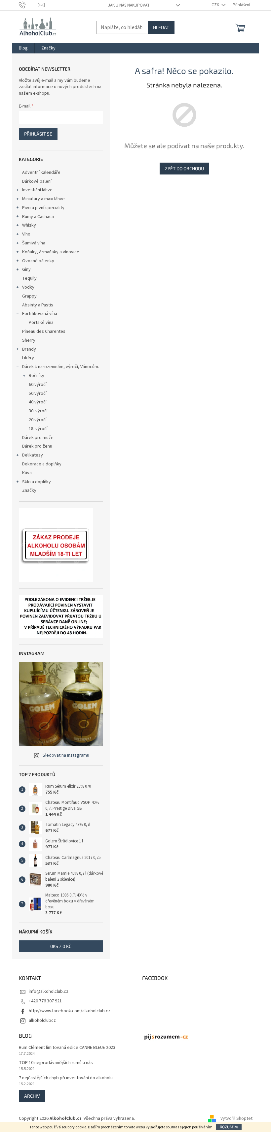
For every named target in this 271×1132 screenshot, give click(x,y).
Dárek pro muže (38, 437)
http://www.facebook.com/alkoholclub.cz (69, 1011)
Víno (26, 234)
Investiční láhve (37, 190)
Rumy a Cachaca (38, 216)
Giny (26, 269)
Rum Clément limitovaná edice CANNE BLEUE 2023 (67, 1048)
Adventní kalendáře (41, 172)
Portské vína (41, 322)
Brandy (29, 349)
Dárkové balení (37, 181)
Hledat (161, 27)
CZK (216, 5)
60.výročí (38, 384)
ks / (60, 946)
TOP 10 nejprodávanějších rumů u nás (56, 1063)
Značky (29, 490)
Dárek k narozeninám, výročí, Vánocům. (60, 366)
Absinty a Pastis (37, 305)
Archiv (32, 1096)
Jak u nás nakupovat (129, 5)
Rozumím (229, 1126)
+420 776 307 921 (45, 1001)
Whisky (29, 225)
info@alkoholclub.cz (48, 991)
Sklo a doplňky (36, 482)
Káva (27, 473)
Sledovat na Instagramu (66, 755)
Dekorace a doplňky (41, 464)
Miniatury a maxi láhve (43, 199)
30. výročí (38, 411)
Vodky (28, 287)
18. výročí (38, 428)
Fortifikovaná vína (39, 313)
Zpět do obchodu (184, 168)
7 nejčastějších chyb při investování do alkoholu (66, 1078)
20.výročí (38, 420)
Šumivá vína (33, 243)
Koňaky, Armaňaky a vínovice (50, 252)
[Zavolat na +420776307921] (28, 5)
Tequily (29, 278)
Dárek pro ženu (37, 446)
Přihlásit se (38, 134)
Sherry (28, 340)
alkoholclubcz (42, 1020)
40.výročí (38, 402)
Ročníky (36, 375)
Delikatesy (32, 455)
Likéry (28, 358)
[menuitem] (23, 48)
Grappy (29, 296)
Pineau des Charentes (43, 331)
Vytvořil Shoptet (236, 1118)
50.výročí (38, 393)
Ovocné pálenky (38, 261)
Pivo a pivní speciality (43, 207)
